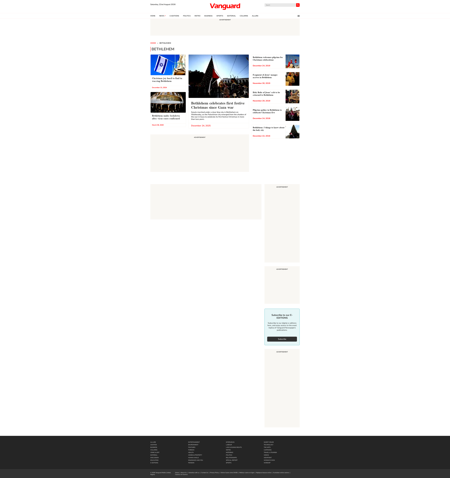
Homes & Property (195, 455)
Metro (197, 16)
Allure (153, 442)
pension (191, 463)
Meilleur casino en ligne (246, 473)
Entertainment (194, 442)
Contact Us (204, 473)
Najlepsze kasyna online (263, 473)
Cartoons (267, 450)
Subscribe (282, 339)
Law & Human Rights (234, 447)
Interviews (230, 442)
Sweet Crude (269, 442)
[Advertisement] (282, 224)
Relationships (231, 458)
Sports (219, 16)
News (161, 16)
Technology (268, 445)
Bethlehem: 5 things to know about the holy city (268, 128)
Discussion (154, 458)
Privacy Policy (214, 473)
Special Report (232, 460)
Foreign (191, 450)
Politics (187, 16)
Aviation (153, 445)
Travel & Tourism (270, 452)
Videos (266, 455)
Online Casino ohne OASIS (229, 473)
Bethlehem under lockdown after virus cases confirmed (166, 117)
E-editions (174, 16)
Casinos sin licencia (181, 474)
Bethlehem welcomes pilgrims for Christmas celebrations (268, 58)
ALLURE (255, 16)
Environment (193, 445)
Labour (229, 445)
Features (191, 447)
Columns (244, 16)
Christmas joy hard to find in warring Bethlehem (167, 79)
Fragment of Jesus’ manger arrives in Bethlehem (265, 76)
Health (191, 452)
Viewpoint (268, 458)
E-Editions (154, 463)
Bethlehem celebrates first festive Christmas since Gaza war (218, 105)
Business (208, 16)
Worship (267, 463)
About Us (184, 473)
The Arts (267, 447)
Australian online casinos (281, 473)
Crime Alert (154, 452)
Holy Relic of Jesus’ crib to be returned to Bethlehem (266, 93)
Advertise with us (193, 473)
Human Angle (193, 458)
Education (154, 460)
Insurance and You (195, 460)
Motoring (229, 452)
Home (152, 16)
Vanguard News (225, 6)
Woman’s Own (269, 460)
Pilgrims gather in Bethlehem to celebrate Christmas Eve (267, 111)
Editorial (231, 16)
